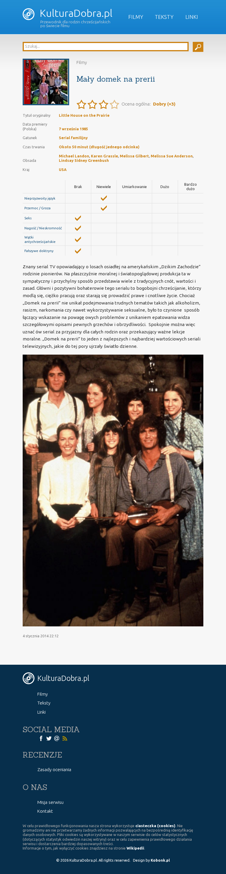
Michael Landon (74, 156)
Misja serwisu (50, 802)
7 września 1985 (73, 129)
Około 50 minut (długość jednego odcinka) (99, 147)
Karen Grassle (104, 156)
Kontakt (45, 811)
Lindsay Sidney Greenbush (84, 160)
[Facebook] (40, 738)
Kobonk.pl (160, 860)
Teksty (164, 17)
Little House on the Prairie (84, 115)
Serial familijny (73, 138)
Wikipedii (135, 848)
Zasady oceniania (54, 769)
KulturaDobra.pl (74, 13)
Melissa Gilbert (134, 156)
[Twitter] (48, 738)
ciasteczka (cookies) (155, 826)
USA (63, 169)
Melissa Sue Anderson (172, 156)
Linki (191, 17)
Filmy (135, 17)
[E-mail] (56, 738)
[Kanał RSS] (64, 738)
